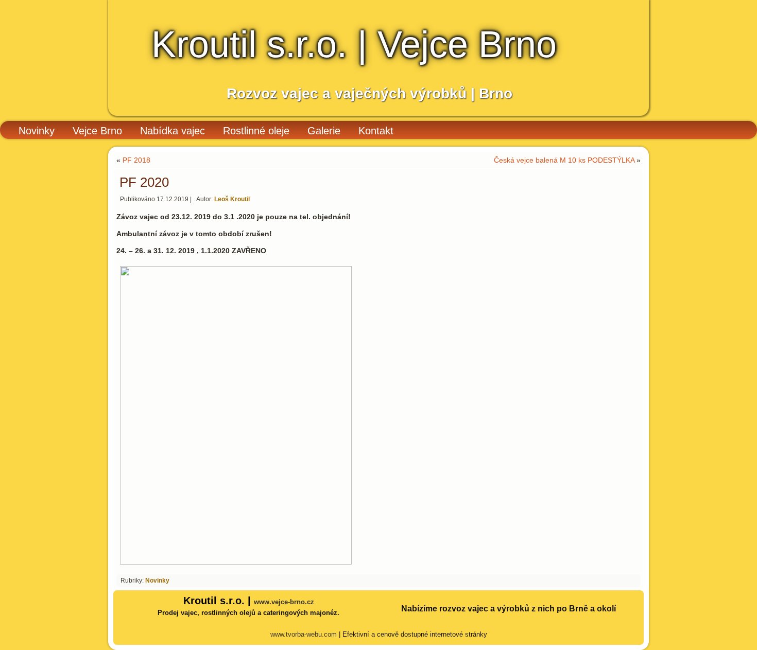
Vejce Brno (97, 130)
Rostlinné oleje (256, 130)
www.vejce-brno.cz (284, 602)
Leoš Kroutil (232, 199)
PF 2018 (136, 160)
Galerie (323, 130)
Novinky (37, 130)
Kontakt (375, 130)
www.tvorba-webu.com (303, 634)
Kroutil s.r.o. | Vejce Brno (354, 44)
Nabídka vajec (172, 130)
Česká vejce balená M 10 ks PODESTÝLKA (564, 160)
